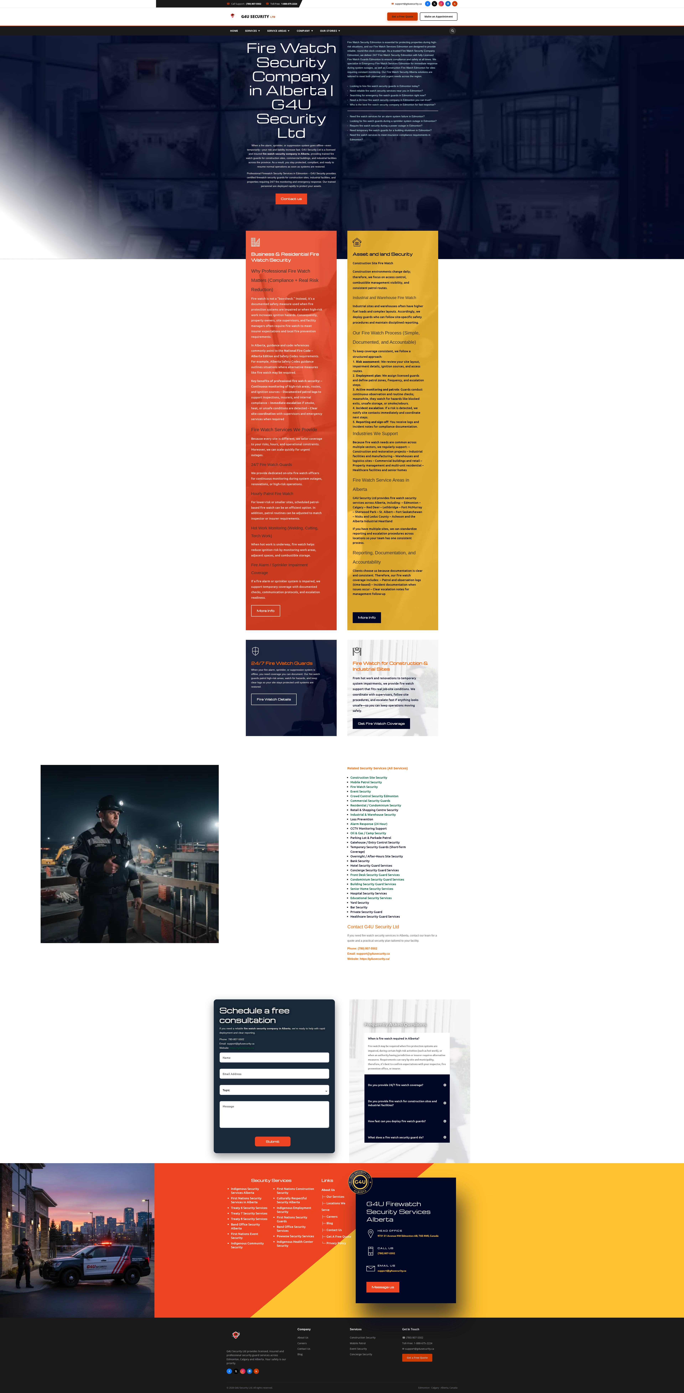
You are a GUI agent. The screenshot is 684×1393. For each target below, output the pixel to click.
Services (252, 30)
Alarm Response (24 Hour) (368, 824)
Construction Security (362, 1337)
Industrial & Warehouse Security (373, 814)
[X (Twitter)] (434, 3)
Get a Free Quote (402, 16)
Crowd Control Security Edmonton (374, 796)
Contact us (291, 199)
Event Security (360, 791)
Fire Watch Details (274, 699)
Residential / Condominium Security (375, 805)
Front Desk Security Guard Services (375, 875)
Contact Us (303, 1348)
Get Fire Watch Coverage (381, 723)
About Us (302, 1337)
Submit (272, 1141)
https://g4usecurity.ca (242, 1047)
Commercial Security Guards (370, 801)
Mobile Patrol (358, 1343)
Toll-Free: (281, 4)
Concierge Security (361, 1354)
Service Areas (278, 30)
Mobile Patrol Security (366, 782)
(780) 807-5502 (386, 1253)
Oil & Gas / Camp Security (368, 833)
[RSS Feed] (454, 3)
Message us (383, 1287)
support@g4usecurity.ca (407, 4)
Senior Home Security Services (371, 889)
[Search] (452, 30)
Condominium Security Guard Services (377, 879)
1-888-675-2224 (423, 1343)
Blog (300, 1354)
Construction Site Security (368, 777)
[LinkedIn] (448, 3)
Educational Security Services (371, 898)
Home (234, 30)
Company (305, 30)
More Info (265, 610)
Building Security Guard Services (373, 884)
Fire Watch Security (364, 787)
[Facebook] (427, 3)
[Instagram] (441, 3)
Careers (302, 1343)
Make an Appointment (438, 16)
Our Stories (330, 30)
